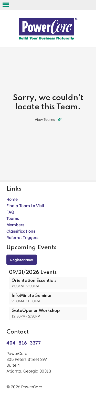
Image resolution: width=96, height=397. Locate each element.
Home (12, 199)
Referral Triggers (22, 237)
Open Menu (6, 5)
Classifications (20, 231)
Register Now (21, 259)
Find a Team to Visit (25, 205)
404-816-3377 (23, 342)
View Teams (45, 119)
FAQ (10, 212)
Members (15, 224)
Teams (12, 218)
